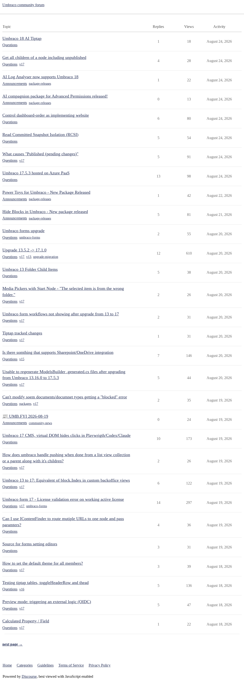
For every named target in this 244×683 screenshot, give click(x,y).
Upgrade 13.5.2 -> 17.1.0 (24, 250)
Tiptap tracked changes (22, 333)
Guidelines (45, 665)
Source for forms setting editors (29, 544)
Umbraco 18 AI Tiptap (21, 38)
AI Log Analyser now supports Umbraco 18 (40, 76)
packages (25, 404)
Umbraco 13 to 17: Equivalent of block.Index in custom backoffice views (66, 480)
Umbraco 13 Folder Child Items (30, 269)
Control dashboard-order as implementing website (45, 115)
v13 (28, 257)
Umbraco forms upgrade (23, 230)
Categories (25, 665)
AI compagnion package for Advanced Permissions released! (55, 96)
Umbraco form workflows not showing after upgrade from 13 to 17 (60, 314)
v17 (21, 64)
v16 (21, 589)
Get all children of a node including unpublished (44, 57)
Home (7, 665)
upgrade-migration (45, 257)
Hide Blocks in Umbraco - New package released (45, 211)
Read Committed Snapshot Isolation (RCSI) (40, 134)
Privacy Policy (100, 665)
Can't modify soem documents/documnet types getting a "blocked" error (64, 397)
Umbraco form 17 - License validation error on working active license (63, 499)
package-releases (40, 83)
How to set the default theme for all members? (42, 563)
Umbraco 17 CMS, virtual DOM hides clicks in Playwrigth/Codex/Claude (66, 435)
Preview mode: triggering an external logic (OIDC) (46, 601)
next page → (12, 644)
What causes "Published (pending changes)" (40, 153)
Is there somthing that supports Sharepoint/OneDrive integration (57, 352)
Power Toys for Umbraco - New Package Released (46, 192)
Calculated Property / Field (25, 621)
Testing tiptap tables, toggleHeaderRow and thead (45, 582)
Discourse (29, 676)
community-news (40, 423)
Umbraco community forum (23, 5)
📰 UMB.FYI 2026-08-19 (25, 416)
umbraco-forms (29, 237)
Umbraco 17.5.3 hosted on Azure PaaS (36, 173)
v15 (21, 359)
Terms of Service (71, 665)
